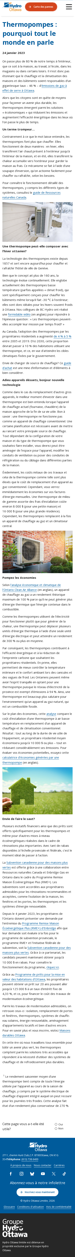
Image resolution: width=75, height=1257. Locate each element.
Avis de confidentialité (58, 1206)
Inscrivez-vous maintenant (40, 1192)
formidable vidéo (19, 314)
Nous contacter (42, 1165)
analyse (51, 714)
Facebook (11, 1174)
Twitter (53, 1174)
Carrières (59, 1165)
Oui (60, 1124)
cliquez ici (52, 967)
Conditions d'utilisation (30, 1206)
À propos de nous (20, 1165)
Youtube (43, 1174)
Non (60, 1128)
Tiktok (64, 1174)
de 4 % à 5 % (62, 336)
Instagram (21, 1174)
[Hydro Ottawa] (11, 7)
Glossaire (9, 1206)
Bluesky (32, 1174)
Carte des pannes (43, 6)
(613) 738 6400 (29, 1159)
